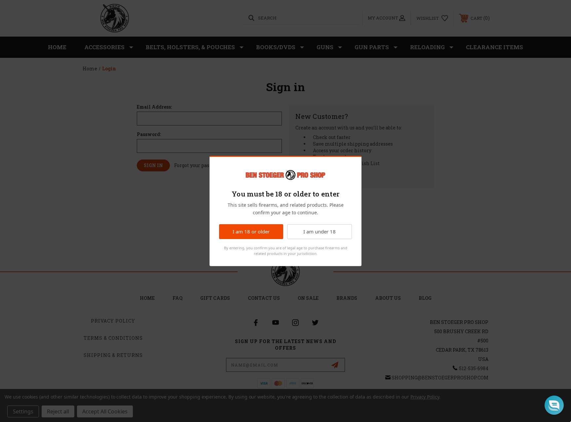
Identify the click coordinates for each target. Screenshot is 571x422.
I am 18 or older (251, 231)
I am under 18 (319, 231)
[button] (554, 405)
